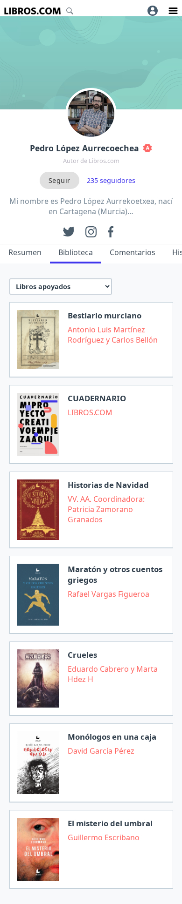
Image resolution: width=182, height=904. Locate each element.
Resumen (25, 252)
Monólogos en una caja (112, 736)
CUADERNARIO (97, 398)
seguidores (111, 180)
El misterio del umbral (110, 823)
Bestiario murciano (104, 315)
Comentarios (132, 252)
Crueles (82, 654)
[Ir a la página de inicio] (32, 11)
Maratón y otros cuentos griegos (115, 574)
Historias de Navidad (108, 484)
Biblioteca (75, 252)
